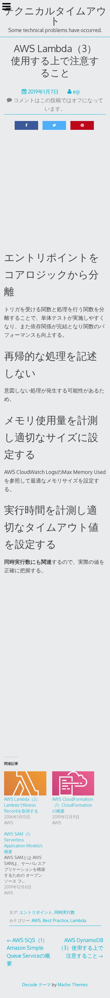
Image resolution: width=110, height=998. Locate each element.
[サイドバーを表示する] (6, 7)
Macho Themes (73, 984)
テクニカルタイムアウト (55, 15)
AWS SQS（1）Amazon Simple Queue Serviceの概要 (28, 951)
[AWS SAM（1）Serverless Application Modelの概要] (28, 863)
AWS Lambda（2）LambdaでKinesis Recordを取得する (22, 805)
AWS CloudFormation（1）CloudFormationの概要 (72, 805)
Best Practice (55, 920)
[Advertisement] (55, 190)
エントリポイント (35, 912)
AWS (36, 920)
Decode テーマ (36, 984)
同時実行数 (64, 912)
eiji (76, 91)
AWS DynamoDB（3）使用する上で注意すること (80, 948)
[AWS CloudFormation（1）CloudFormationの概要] (73, 783)
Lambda (78, 920)
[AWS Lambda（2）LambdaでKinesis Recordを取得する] (25, 783)
